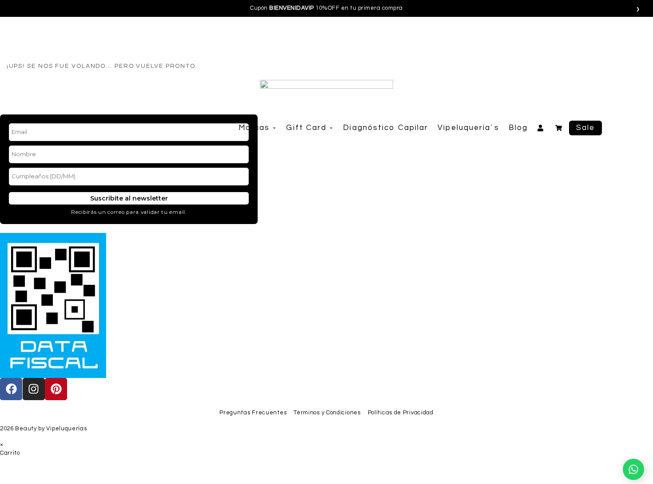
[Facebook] (11, 389)
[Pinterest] (56, 389)
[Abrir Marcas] (274, 128)
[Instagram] (34, 389)
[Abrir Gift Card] (331, 128)
